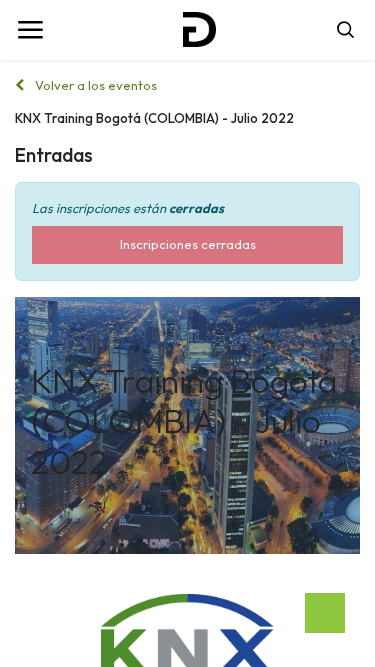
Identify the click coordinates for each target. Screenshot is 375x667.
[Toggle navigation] (30, 30)
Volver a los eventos (94, 85)
